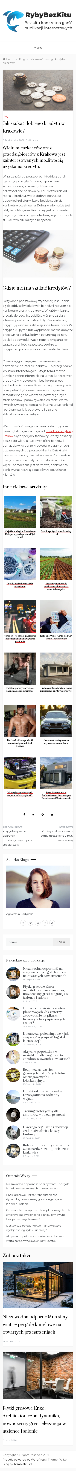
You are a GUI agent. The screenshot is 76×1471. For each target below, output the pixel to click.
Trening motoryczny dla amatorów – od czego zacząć (44, 1113)
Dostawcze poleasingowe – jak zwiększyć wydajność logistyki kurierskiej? (46, 1037)
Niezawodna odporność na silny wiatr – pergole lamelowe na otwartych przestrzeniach (45, 972)
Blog (5, 116)
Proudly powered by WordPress (24, 1459)
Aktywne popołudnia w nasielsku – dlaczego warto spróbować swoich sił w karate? (46, 1055)
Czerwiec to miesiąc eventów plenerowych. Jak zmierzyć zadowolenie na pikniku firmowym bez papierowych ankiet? (44, 1015)
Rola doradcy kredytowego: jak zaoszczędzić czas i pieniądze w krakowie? (46, 1149)
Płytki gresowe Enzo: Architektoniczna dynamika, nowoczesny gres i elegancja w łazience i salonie (45, 992)
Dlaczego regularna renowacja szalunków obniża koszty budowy (46, 1130)
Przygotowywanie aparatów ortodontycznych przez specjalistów (18, 838)
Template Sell (23, 1464)
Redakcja (34, 140)
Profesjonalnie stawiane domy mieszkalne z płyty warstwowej (56, 835)
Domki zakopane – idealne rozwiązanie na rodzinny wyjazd (42, 1095)
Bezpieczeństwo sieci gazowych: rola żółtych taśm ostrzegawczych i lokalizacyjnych (44, 1075)
